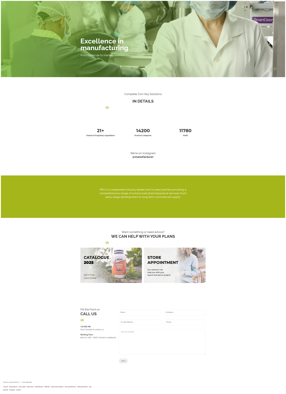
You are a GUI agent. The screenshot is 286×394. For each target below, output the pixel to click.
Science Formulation (57, 386)
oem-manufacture (70, 386)
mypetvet (12, 390)
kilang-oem (30, 386)
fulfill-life (47, 386)
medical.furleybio (82, 386)
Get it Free (89, 275)
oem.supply (22, 386)
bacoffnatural (39, 386)
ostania (18, 390)
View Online (90, 278)
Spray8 (5, 386)
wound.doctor (13, 386)
